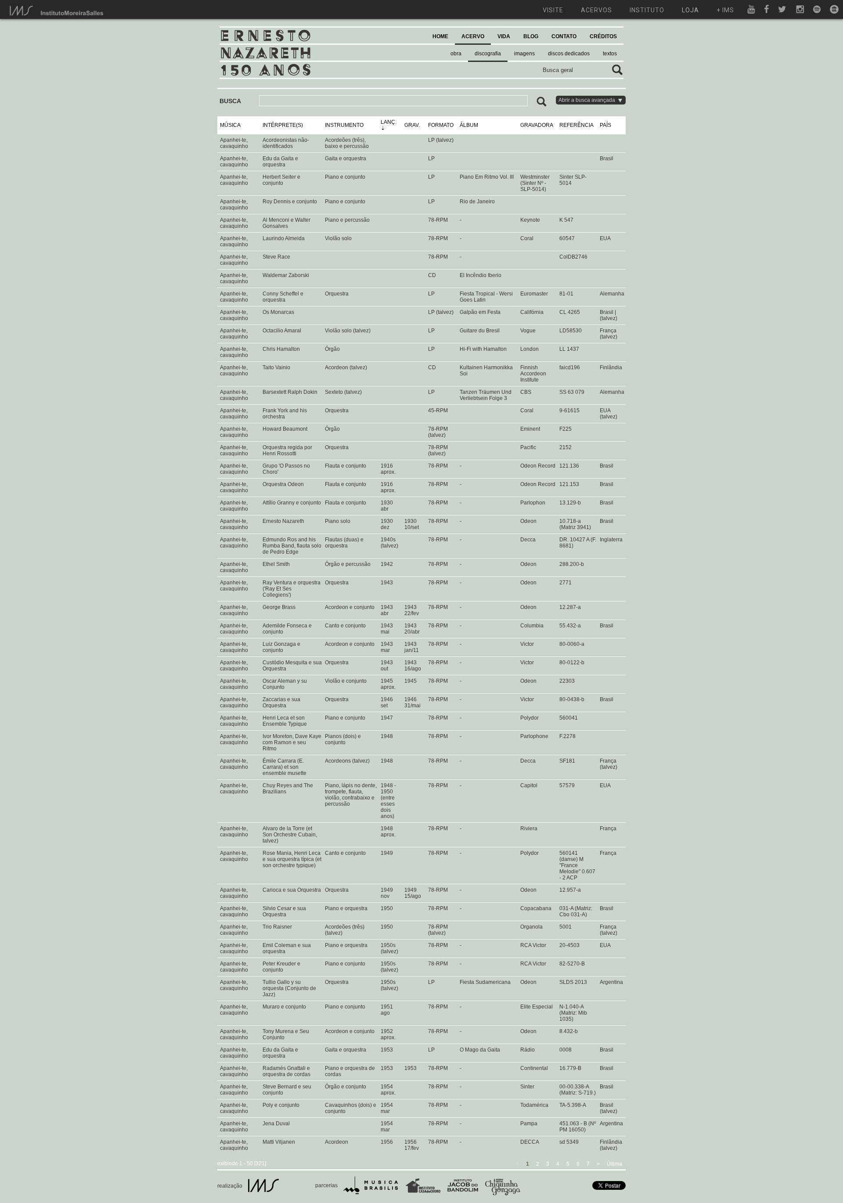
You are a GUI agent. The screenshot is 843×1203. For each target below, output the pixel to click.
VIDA (503, 36)
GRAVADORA (536, 125)
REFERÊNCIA (576, 125)
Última (614, 1164)
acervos (596, 10)
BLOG (530, 36)
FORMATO (441, 125)
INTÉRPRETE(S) (283, 125)
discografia (488, 53)
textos (610, 53)
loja (690, 10)
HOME (440, 36)
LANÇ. (388, 122)
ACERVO (472, 36)
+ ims (725, 10)
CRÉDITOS (603, 36)
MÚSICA (230, 125)
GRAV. (412, 125)
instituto (647, 10)
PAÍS (605, 125)
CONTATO (563, 36)
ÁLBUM (469, 125)
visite (553, 10)
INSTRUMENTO (344, 125)
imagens (524, 53)
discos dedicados (569, 53)
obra (455, 53)
